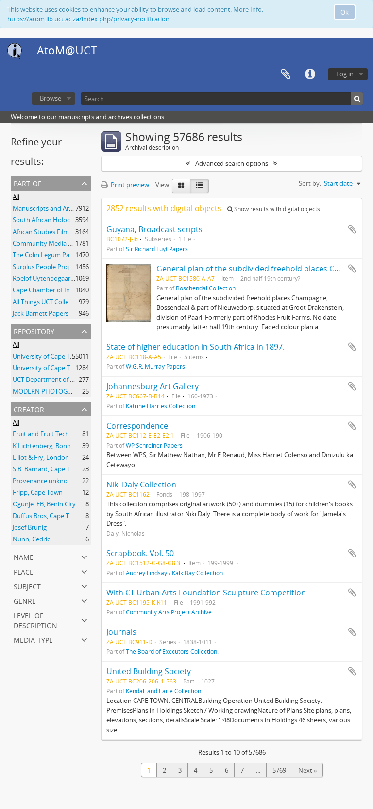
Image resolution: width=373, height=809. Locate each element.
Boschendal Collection (206, 288)
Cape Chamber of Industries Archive (64, 290)
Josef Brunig (30, 527)
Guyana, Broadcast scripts (154, 229)
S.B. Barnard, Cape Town (48, 469)
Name (24, 556)
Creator (29, 408)
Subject (27, 585)
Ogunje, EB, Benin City (44, 504)
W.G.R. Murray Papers (155, 366)
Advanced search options (231, 163)
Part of (27, 182)
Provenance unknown (44, 480)
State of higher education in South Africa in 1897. (195, 347)
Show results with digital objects (276, 209)
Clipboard (285, 74)
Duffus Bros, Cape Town (47, 515)
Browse (50, 98)
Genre (25, 600)
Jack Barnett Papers (40, 313)
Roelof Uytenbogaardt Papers (55, 278)
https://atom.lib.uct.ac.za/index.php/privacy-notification (88, 19)
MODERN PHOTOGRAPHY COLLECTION (70, 391)
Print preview (129, 184)
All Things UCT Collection (48, 301)
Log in (345, 74)
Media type (33, 639)
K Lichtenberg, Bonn (42, 445)
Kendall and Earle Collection (163, 691)
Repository (34, 330)
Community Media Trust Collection (63, 243)
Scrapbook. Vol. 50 (140, 553)
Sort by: (310, 183)
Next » (307, 770)
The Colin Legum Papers (47, 255)
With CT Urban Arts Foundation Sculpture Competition (206, 592)
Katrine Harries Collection (160, 406)
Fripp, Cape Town (38, 492)
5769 (279, 770)
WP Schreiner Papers (154, 445)
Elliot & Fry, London (41, 457)
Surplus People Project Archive (57, 266)
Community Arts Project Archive (169, 612)
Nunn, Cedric (31, 539)
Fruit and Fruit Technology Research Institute (78, 434)
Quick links (310, 74)
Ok (344, 12)
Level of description (35, 619)
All (16, 196)
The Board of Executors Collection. (172, 651)
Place (24, 570)
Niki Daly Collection (141, 484)
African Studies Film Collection (56, 231)
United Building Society (148, 671)
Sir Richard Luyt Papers (157, 248)
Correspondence (137, 425)
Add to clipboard (352, 229)
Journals (121, 632)
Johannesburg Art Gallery (152, 386)
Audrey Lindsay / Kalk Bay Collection (174, 572)
